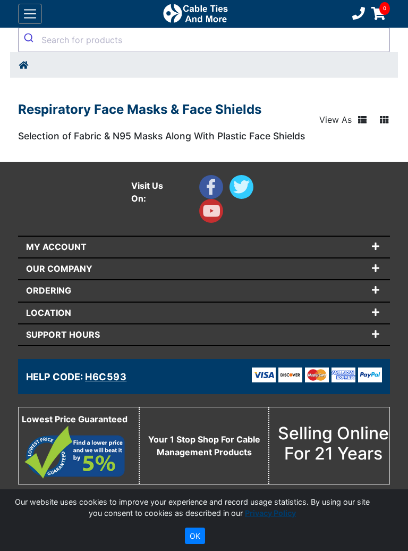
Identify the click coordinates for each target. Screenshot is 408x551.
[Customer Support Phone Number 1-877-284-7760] (357, 14)
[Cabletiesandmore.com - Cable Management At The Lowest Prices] (195, 14)
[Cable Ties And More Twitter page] (244, 189)
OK (195, 535)
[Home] (23, 65)
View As (335, 119)
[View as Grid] (384, 119)
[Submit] (30, 37)
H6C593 (105, 376)
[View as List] (362, 119)
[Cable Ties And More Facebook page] (214, 189)
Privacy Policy (270, 512)
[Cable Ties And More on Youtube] (213, 213)
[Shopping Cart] (378, 14)
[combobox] (204, 40)
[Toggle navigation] (30, 14)
